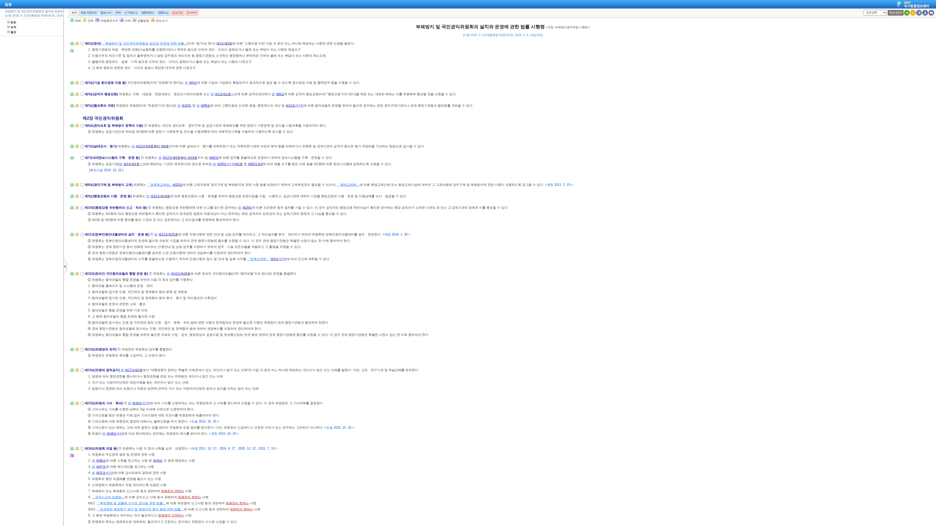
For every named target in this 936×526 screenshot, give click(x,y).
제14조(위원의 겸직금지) (103, 370)
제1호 (227, 94)
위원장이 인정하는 (171, 515)
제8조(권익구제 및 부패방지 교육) (109, 185)
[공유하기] (907, 13)
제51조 (101, 473)
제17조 (130, 370)
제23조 (177, 185)
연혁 (117, 13)
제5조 (193, 83)
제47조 (101, 467)
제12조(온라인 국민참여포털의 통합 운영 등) (117, 273)
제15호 (173, 234)
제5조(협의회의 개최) (100, 105)
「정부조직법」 (258, 259)
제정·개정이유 (88, 13)
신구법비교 (131, 13)
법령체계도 (147, 13)
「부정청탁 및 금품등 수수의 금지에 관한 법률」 (131, 503)
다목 (142, 164)
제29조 (222, 164)
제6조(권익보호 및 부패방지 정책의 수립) (114, 125)
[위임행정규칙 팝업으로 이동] (72, 457)
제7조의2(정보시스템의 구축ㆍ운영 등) (113, 158)
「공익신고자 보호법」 (108, 497)
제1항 (299, 105)
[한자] (919, 13)
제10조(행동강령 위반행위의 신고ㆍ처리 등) (116, 207)
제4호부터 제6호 (157, 146)
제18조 (137, 403)
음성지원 (177, 13)
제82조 (214, 158)
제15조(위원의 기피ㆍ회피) (104, 403)
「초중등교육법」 (160, 185)
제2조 (220, 43)
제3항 (282, 259)
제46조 (101, 460)
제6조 (274, 259)
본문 (13, 22)
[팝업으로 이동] (72, 52)
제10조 (186, 105)
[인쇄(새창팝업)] (931, 13)
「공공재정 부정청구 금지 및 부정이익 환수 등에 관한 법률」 (140, 509)
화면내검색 (895, 13)
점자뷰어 (191, 13)
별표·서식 (105, 13)
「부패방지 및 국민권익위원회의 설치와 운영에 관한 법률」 (144, 43)
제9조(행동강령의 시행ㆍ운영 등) (109, 196)
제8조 (280, 94)
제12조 (290, 105)
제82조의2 (255, 164)
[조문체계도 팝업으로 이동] (72, 45)
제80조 (205, 105)
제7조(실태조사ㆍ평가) (101, 146)
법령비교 (163, 13)
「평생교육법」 (348, 185)
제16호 (185, 273)
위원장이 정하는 (172, 491)
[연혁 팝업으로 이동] (77, 45)
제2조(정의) (93, 43)
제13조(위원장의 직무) (101, 349)
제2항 (146, 403)
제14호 (165, 196)
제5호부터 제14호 (184, 158)
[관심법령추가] (913, 13)
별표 (13, 32)
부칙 (13, 27)
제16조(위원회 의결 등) (101, 448)
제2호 (139, 370)
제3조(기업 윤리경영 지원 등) (106, 83)
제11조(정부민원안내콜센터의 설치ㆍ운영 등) (117, 234)
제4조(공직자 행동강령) (102, 94)
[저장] (925, 13)
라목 (234, 94)
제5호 (228, 43)
